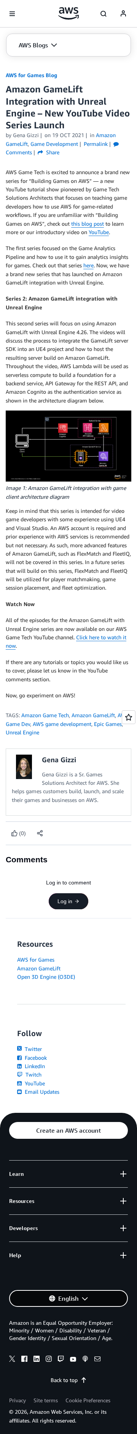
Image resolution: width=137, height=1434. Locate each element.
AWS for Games (35, 959)
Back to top (64, 1380)
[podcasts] (85, 1360)
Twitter (32, 1049)
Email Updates (41, 1091)
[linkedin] (36, 1360)
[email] (97, 1360)
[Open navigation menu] (12, 14)
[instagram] (49, 1360)
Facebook (35, 1057)
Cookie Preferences (87, 1400)
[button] (38, 45)
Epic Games (108, 724)
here (88, 265)
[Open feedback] (128, 717)
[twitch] (61, 1360)
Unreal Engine (22, 732)
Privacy (17, 1400)
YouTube (99, 232)
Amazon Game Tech (45, 715)
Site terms (45, 1400)
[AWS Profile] (123, 13)
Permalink (96, 144)
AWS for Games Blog (31, 75)
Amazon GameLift (93, 715)
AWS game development (62, 724)
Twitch (32, 1074)
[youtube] (73, 1360)
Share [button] (52, 152)
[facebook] (24, 1360)
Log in (64, 901)
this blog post (87, 223)
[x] (12, 1360)
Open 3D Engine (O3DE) (46, 976)
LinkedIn (34, 1066)
